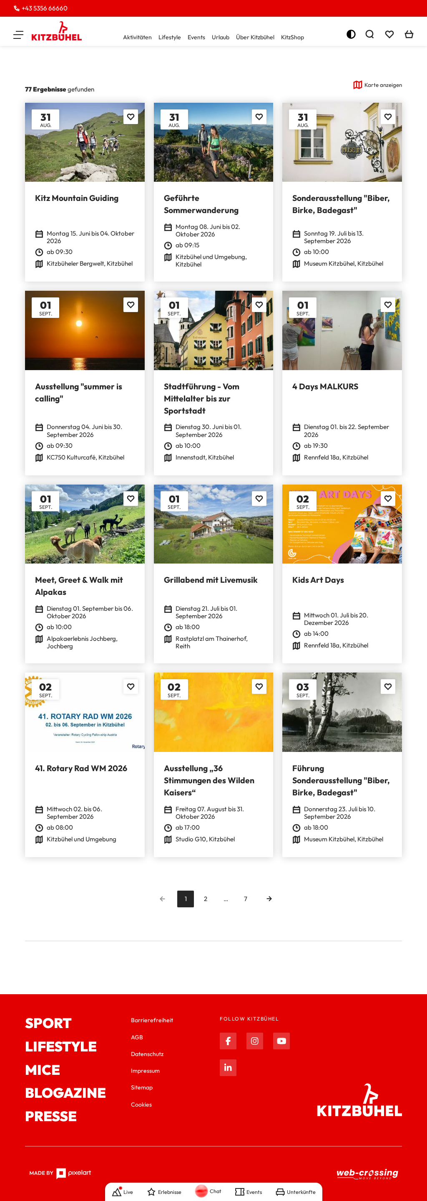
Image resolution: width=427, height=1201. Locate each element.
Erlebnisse (169, 1191)
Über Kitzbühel (255, 37)
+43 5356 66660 (45, 8)
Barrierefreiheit (152, 1020)
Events (196, 37)
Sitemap (142, 1087)
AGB (137, 1037)
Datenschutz (147, 1054)
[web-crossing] (368, 1173)
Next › (269, 899)
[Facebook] (228, 1041)
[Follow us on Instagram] (254, 1041)
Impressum (145, 1070)
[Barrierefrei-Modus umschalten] (351, 34)
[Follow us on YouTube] (281, 1041)
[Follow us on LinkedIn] (228, 1067)
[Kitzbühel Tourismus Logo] (57, 31)
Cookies (141, 1104)
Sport (48, 1023)
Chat (215, 1191)
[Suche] (369, 34)
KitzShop (292, 37)
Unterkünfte (301, 1191)
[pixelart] (60, 1174)
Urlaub (220, 37)
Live (128, 1191)
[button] (18, 34)
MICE (42, 1070)
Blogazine (65, 1093)
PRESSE (51, 1116)
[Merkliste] (389, 34)
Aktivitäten (137, 37)
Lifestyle (169, 37)
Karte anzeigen (383, 84)
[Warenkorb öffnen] (409, 34)
